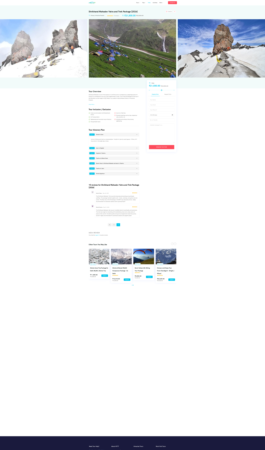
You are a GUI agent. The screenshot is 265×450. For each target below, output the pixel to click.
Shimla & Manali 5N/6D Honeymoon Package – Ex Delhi (120, 270)
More (160, 2)
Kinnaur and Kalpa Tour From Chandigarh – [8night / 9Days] (165, 270)
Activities (155, 2)
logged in (97, 235)
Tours (137, 2)
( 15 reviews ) (116, 15)
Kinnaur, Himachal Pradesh (97, 15)
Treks (149, 2)
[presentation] (172, 243)
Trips (143, 2)
